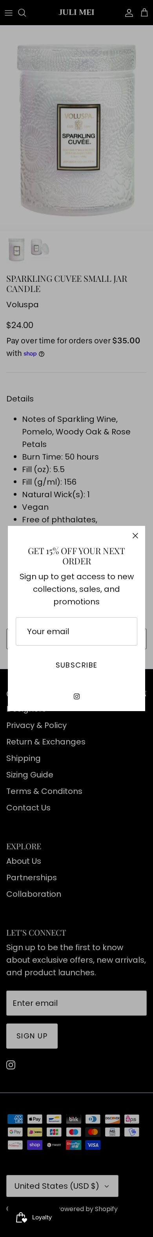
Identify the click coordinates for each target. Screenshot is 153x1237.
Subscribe (77, 665)
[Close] (135, 535)
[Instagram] (77, 696)
